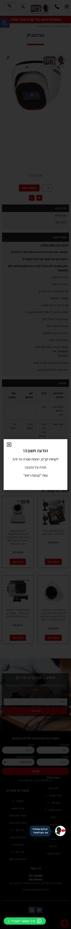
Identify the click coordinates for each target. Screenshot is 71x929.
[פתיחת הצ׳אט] (60, 831)
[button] (25, 921)
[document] (35, 464)
